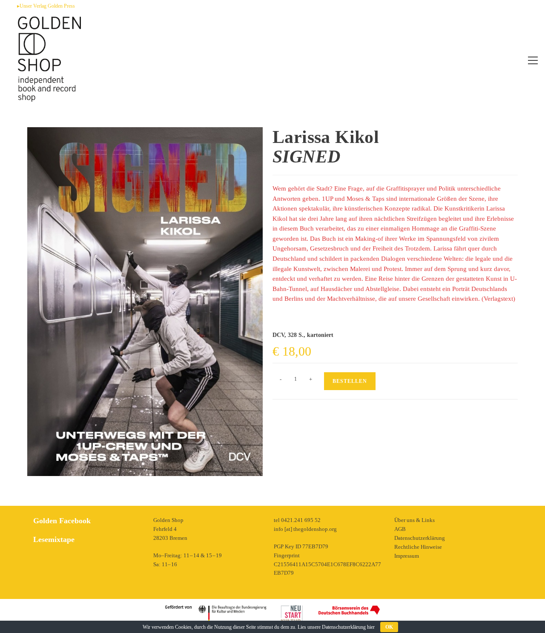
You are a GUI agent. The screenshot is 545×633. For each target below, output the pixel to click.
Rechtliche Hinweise (418, 547)
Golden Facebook (62, 520)
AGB (400, 529)
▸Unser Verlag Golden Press (46, 6)
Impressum (406, 556)
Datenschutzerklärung (419, 538)
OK (389, 627)
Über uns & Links (414, 520)
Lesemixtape (54, 539)
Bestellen (350, 381)
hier (371, 627)
